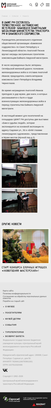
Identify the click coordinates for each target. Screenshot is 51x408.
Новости (26, 16)
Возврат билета (14, 336)
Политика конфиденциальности (17, 294)
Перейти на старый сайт (13, 301)
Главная (5, 16)
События (15, 16)
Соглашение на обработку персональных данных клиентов (24, 297)
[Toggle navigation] (48, 4)
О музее (10, 306)
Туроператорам (14, 332)
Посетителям (13, 312)
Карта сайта (8, 291)
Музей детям (13, 319)
